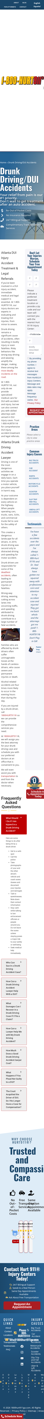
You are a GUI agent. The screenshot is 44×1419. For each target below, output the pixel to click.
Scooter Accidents (34, 492)
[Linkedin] (22, 1364)
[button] (14, 824)
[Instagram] (22, 1352)
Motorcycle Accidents (34, 485)
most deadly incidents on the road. (9, 373)
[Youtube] (22, 1358)
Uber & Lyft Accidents (34, 510)
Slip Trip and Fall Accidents (34, 502)
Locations (8, 1335)
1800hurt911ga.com (21, 1407)
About (8, 1328)
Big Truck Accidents (34, 461)
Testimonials (9, 1346)
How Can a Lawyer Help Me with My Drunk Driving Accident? (14, 1034)
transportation (8, 776)
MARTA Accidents (34, 477)
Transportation (10, 1342)
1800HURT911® (9, 715)
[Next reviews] (33, 1237)
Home (3, 162)
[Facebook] (22, 1346)
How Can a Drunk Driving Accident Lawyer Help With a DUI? (12, 987)
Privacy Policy (19, 1410)
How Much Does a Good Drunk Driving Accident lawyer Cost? (14, 1056)
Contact (8, 1331)
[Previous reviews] (18, 1237)
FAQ (8, 1349)
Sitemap (32, 1410)
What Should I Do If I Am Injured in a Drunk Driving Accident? (12, 824)
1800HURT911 (10, 736)
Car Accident (33, 469)
